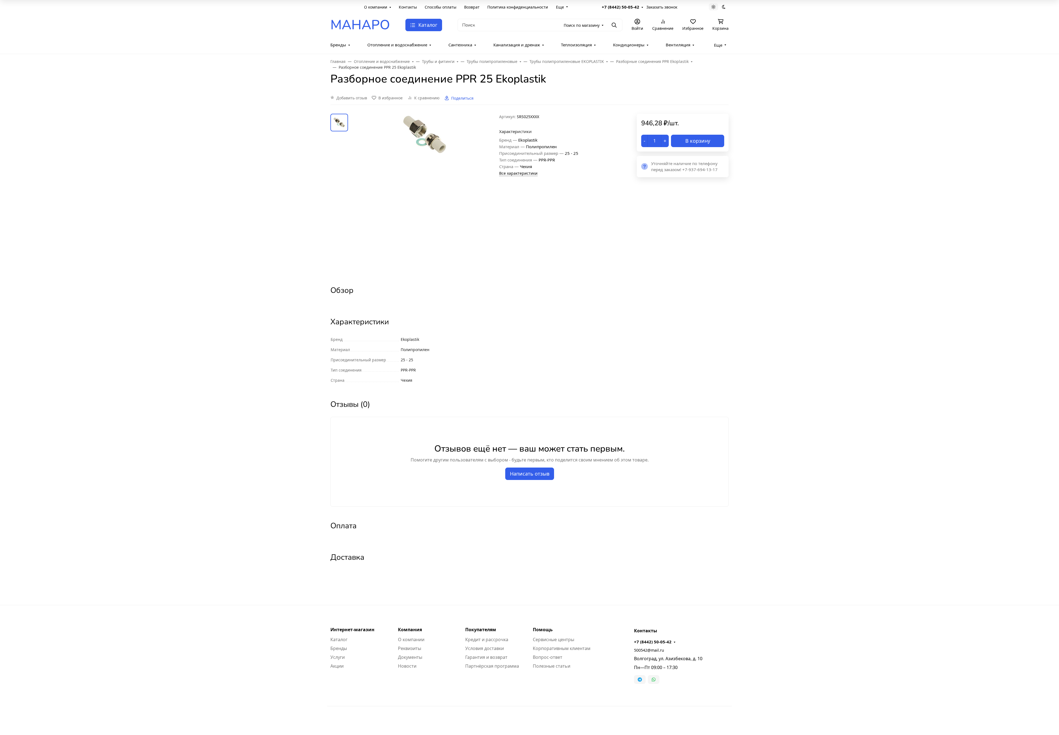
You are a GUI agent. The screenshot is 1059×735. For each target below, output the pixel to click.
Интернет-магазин (352, 629)
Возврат (472, 7)
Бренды (338, 44)
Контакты (408, 7)
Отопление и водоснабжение (397, 44)
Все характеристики (518, 173)
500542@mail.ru (649, 650)
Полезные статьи (551, 666)
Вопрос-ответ (547, 657)
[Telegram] (640, 679)
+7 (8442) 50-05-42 (620, 7)
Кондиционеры (629, 44)
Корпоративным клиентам (561, 648)
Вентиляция (678, 44)
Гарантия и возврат (486, 657)
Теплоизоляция (576, 44)
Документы (410, 657)
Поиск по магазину (582, 25)
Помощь (543, 629)
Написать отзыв (529, 473)
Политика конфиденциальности (517, 7)
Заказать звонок (661, 7)
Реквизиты (409, 648)
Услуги (337, 657)
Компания (410, 629)
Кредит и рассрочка (486, 639)
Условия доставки (484, 648)
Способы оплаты (440, 7)
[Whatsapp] (653, 679)
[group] (425, 195)
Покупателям (480, 629)
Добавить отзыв (351, 97)
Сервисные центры (553, 639)
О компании (375, 7)
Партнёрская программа (492, 666)
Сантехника (460, 44)
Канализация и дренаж (516, 44)
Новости (407, 666)
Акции (337, 666)
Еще (560, 7)
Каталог (338, 639)
